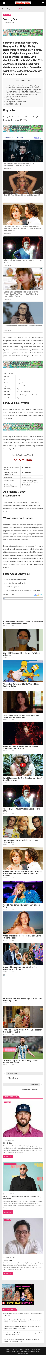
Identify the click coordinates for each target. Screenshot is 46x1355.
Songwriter (7, 14)
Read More (8, 1156)
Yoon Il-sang (7, 1260)
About (8, 1349)
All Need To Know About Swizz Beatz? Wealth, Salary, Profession (22, 1197)
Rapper (6, 1164)
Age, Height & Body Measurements (15, 101)
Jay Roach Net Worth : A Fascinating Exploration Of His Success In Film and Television (22, 1327)
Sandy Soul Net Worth (12, 99)
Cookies (26, 1349)
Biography (8, 98)
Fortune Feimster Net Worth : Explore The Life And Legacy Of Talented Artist (21, 1340)
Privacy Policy (35, 1349)
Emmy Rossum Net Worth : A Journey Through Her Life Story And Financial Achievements (22, 1321)
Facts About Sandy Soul (12, 105)
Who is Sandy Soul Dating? (13, 103)
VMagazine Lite (23, 1353)
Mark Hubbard (8, 1143)
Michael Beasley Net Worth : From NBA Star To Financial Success (23, 1314)
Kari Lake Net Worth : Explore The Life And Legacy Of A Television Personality (23, 1334)
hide (28, 80)
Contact (14, 1349)
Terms (21, 1349)
